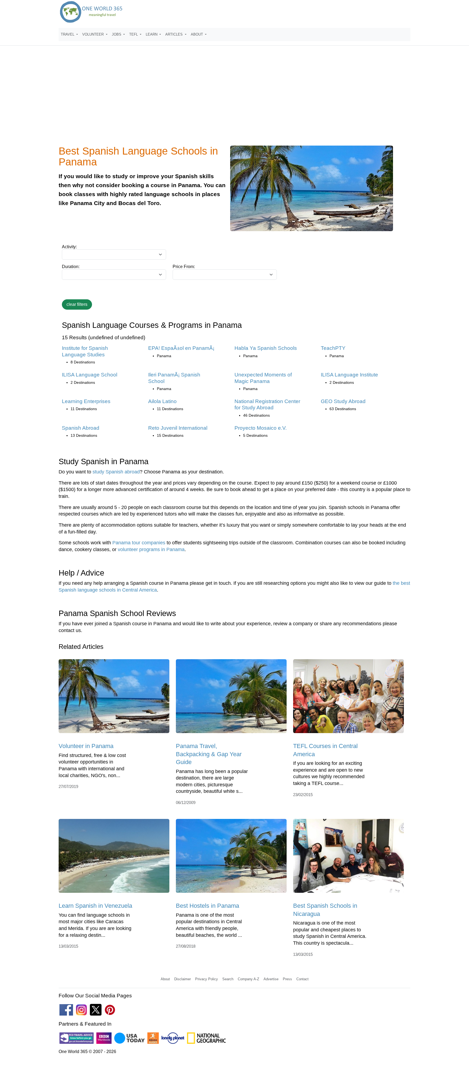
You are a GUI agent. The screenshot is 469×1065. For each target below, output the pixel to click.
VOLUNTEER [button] (93, 34)
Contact (302, 979)
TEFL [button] (134, 34)
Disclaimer (182, 979)
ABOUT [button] (197, 34)
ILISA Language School (89, 375)
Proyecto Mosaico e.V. (260, 428)
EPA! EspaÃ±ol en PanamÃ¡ (181, 348)
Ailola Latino (162, 401)
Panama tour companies (138, 542)
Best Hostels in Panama (207, 905)
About (165, 979)
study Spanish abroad (116, 472)
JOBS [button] (117, 34)
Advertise (271, 979)
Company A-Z (248, 979)
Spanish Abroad (80, 428)
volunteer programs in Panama (151, 549)
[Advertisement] (234, 99)
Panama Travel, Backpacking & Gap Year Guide (209, 754)
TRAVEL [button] (68, 34)
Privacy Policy (206, 979)
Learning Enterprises (86, 401)
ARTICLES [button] (174, 34)
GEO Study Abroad (343, 401)
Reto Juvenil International (177, 428)
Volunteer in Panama (86, 746)
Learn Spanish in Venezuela (95, 905)
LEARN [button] (152, 34)
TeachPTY (333, 348)
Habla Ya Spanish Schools (265, 348)
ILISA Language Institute (349, 375)
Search (227, 979)
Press (287, 979)
